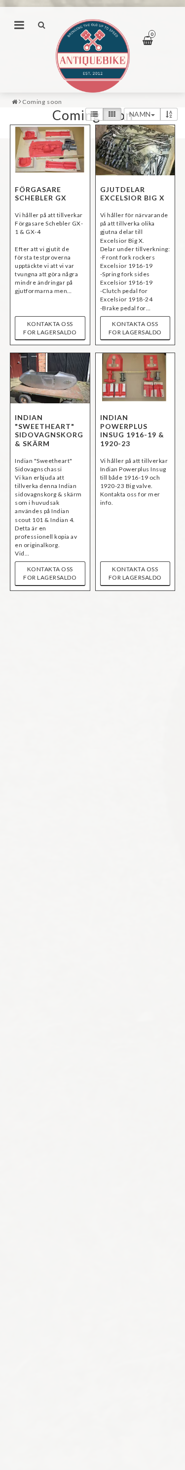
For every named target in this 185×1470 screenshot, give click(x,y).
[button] (154, 41)
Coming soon (42, 101)
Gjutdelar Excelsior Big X (132, 193)
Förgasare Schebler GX (41, 193)
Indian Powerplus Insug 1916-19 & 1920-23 (132, 430)
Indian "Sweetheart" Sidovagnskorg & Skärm (49, 430)
